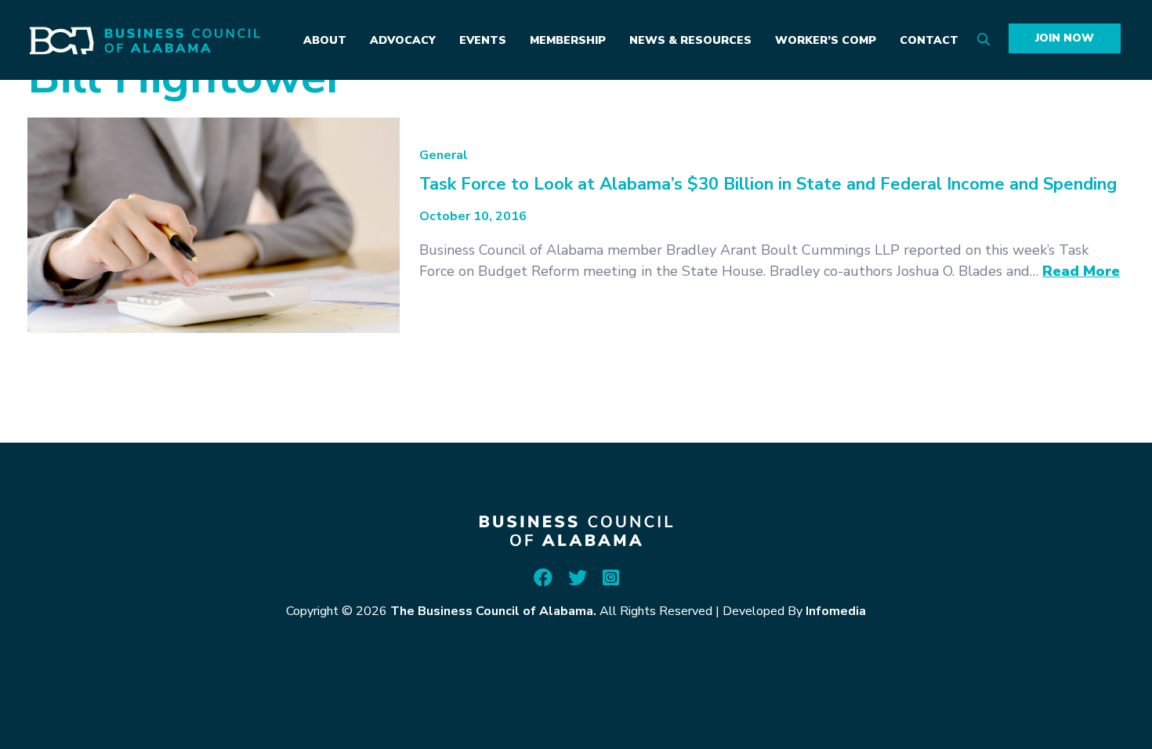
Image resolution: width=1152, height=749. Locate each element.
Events (482, 40)
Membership (568, 40)
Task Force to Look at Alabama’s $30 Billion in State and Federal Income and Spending (768, 184)
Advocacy (403, 40)
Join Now (1064, 38)
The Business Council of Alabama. (493, 611)
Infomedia (836, 611)
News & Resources (690, 40)
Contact (929, 40)
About (324, 40)
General (443, 155)
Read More (1081, 271)
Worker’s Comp (825, 40)
